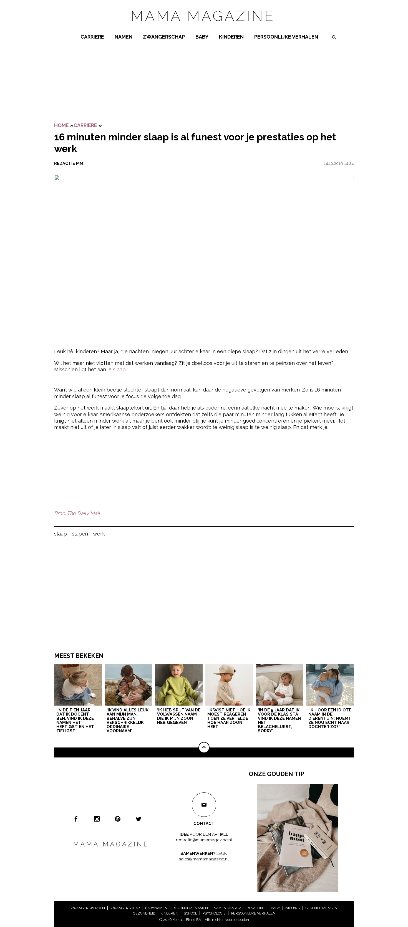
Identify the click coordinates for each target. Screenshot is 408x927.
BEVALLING (256, 908)
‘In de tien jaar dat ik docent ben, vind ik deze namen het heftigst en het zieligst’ (75, 720)
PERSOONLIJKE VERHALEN (286, 37)
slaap (119, 369)
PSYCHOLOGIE (214, 913)
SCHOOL (190, 913)
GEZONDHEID (144, 913)
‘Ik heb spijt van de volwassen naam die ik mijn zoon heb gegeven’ (178, 716)
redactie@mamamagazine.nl (204, 839)
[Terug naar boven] (204, 747)
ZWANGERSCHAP (164, 37)
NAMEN (123, 37)
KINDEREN (231, 37)
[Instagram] (97, 818)
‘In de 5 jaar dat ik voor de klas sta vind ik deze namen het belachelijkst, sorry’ (279, 720)
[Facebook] (76, 818)
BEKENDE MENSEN (321, 908)
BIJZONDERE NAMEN (190, 908)
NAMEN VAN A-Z (227, 908)
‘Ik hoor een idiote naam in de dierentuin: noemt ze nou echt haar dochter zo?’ (329, 718)
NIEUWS (292, 908)
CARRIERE (92, 37)
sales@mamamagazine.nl (204, 858)
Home (61, 125)
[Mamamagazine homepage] (204, 26)
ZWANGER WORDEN (87, 908)
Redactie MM (68, 163)
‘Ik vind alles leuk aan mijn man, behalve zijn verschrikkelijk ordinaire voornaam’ (127, 720)
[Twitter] (138, 818)
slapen (80, 534)
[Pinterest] (118, 818)
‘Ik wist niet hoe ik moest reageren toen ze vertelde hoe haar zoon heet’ (228, 718)
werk (99, 534)
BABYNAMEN (156, 908)
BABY (201, 37)
